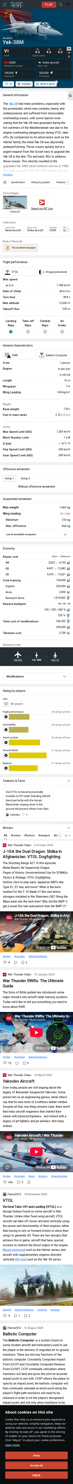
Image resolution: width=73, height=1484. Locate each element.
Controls (42, 1309)
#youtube (19, 956)
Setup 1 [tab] (9, 478)
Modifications (15, 676)
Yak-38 (13, 104)
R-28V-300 (64, 368)
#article (7, 1309)
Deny (36, 1455)
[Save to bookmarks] (29, 1182)
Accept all (36, 1465)
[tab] (69, 49)
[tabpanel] (49, 51)
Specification (18, 182)
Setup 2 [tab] (25, 478)
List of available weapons (21, 534)
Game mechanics (37, 1056)
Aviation (43, 1176)
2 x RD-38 (64, 374)
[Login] (68, 4)
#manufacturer (59, 1176)
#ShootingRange (37, 956)
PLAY (49, 4)
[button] (70, 95)
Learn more (12, 1445)
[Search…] (61, 4)
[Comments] (15, 962)
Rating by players (40, 182)
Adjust (36, 1475)
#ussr (31, 1176)
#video (6, 956)
